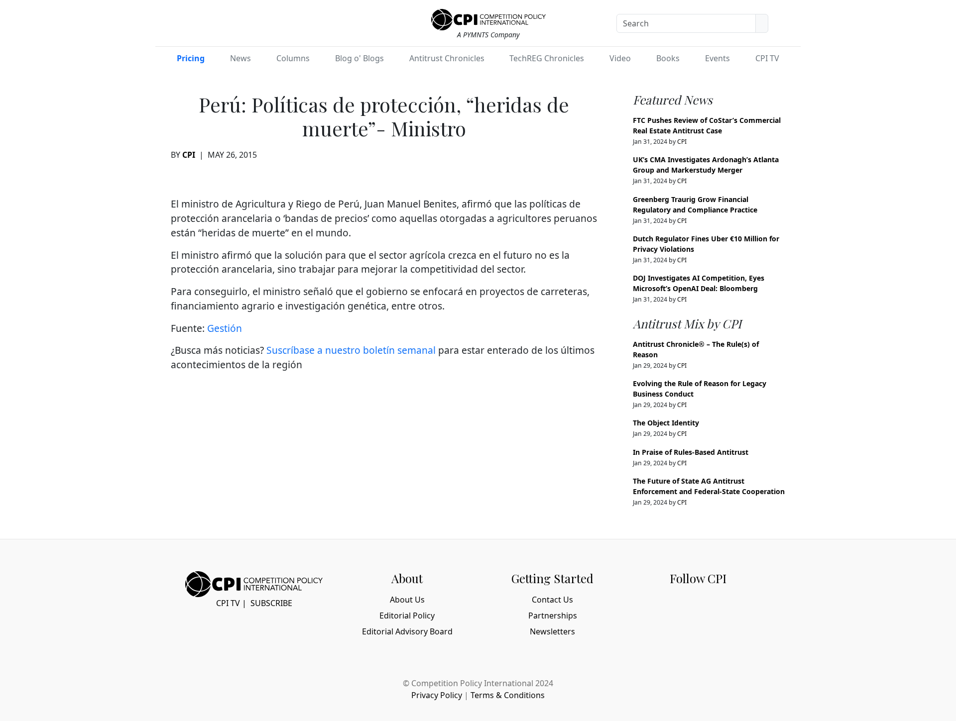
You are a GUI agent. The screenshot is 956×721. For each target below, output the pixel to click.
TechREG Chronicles (546, 58)
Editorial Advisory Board (407, 631)
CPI (188, 154)
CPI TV (767, 58)
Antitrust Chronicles (446, 58)
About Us (407, 599)
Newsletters (552, 631)
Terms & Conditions (508, 695)
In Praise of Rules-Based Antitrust (690, 452)
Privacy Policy (436, 695)
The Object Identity (666, 422)
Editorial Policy (407, 615)
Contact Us (552, 599)
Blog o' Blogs (359, 58)
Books (668, 58)
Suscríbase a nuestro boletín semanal (351, 350)
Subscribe (271, 603)
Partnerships (552, 615)
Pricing (191, 58)
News (240, 58)
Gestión (224, 328)
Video (620, 58)
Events (717, 58)
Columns (293, 58)
